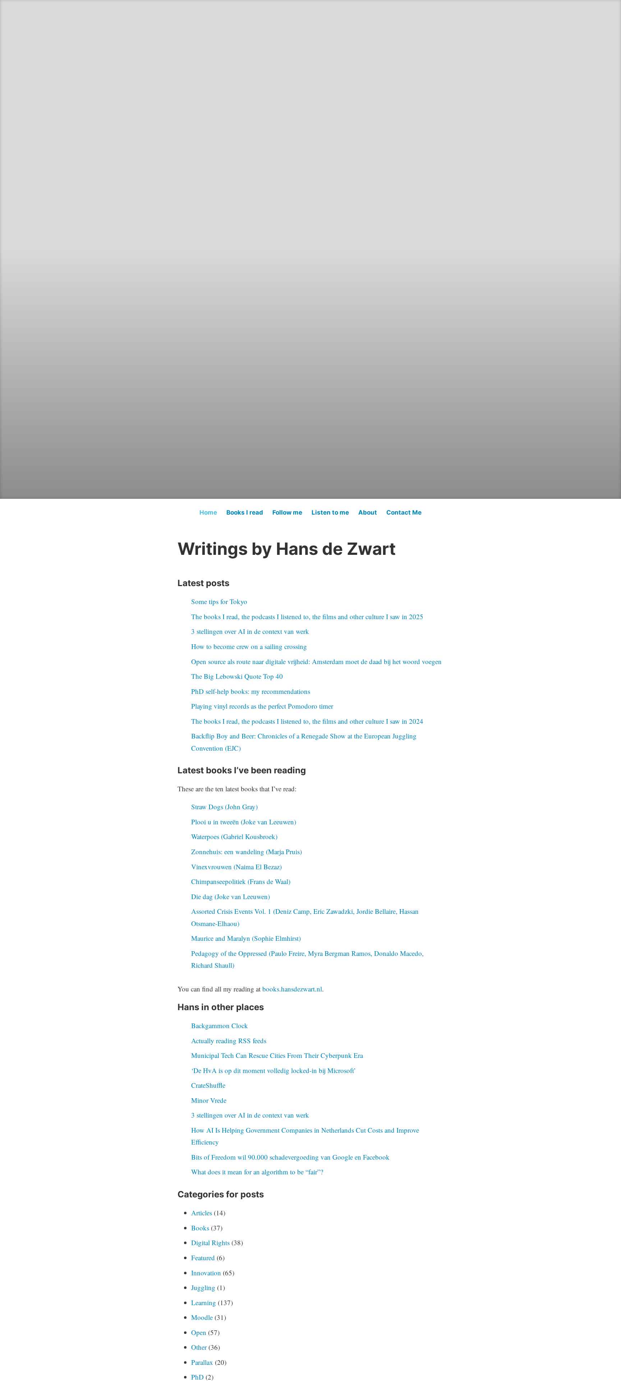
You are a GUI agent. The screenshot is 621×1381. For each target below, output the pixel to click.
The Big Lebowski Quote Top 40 (237, 676)
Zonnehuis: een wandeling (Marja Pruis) (246, 851)
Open (198, 1332)
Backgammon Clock (219, 1025)
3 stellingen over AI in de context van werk (250, 631)
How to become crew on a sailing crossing (249, 646)
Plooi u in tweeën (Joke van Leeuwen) (243, 821)
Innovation (206, 1272)
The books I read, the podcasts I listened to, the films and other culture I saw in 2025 (307, 616)
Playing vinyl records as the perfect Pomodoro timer (262, 705)
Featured (203, 1257)
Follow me (287, 512)
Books (200, 1227)
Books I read (244, 512)
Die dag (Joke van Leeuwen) (230, 896)
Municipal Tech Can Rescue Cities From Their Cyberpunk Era (277, 1055)
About (367, 512)
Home (208, 512)
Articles (201, 1212)
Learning (203, 1302)
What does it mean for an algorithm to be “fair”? (257, 1171)
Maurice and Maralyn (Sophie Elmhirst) (246, 938)
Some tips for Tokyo (219, 601)
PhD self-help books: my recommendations (250, 691)
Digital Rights (210, 1242)
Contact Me (404, 512)
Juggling (203, 1287)
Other (199, 1347)
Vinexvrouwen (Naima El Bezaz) (236, 866)
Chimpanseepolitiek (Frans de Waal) (240, 881)
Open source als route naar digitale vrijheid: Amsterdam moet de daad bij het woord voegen (316, 661)
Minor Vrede (208, 1100)
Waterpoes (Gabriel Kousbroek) (234, 836)
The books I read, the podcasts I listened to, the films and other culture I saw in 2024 (307, 721)
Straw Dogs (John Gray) (224, 806)
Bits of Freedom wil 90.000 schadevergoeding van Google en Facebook (290, 1156)
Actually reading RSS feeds (228, 1040)
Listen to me (330, 512)
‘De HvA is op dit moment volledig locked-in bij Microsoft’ (273, 1070)
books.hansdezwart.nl (292, 988)
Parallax (202, 1362)
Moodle (202, 1317)
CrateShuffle (208, 1085)
